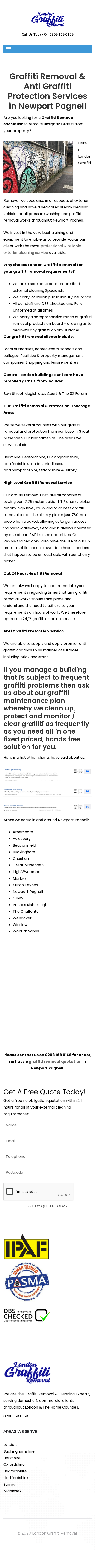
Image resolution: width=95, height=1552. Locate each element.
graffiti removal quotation (55, 1061)
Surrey (9, 1484)
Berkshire (12, 1458)
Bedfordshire (15, 1471)
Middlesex (12, 1491)
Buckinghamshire (19, 1451)
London (10, 1444)
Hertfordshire (15, 1477)
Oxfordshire (14, 1464)
